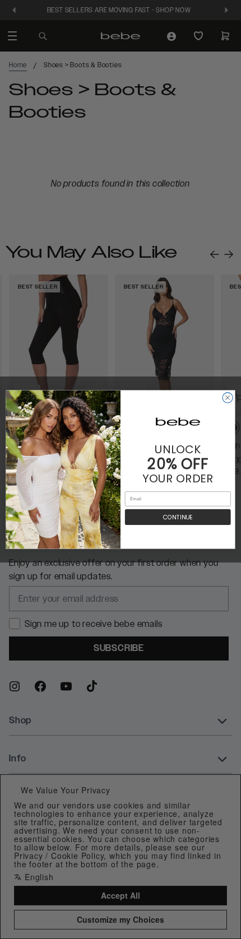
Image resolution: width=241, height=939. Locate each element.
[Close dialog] (228, 398)
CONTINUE (178, 517)
